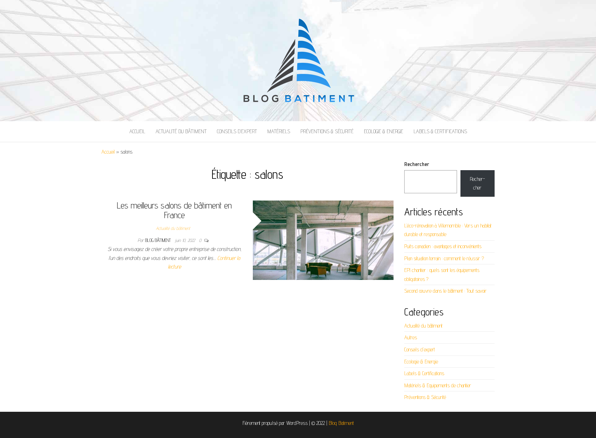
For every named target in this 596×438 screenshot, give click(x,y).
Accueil (137, 131)
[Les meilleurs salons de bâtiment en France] (323, 239)
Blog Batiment (341, 423)
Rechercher (416, 164)
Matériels (278, 131)
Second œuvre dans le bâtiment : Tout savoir (445, 291)
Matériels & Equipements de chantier (437, 385)
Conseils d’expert (237, 131)
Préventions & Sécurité (327, 131)
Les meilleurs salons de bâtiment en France (174, 210)
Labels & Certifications (440, 131)
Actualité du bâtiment (181, 131)
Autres (410, 337)
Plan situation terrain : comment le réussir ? (444, 258)
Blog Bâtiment (158, 240)
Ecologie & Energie (383, 131)
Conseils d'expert (419, 349)
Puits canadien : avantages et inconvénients (442, 246)
